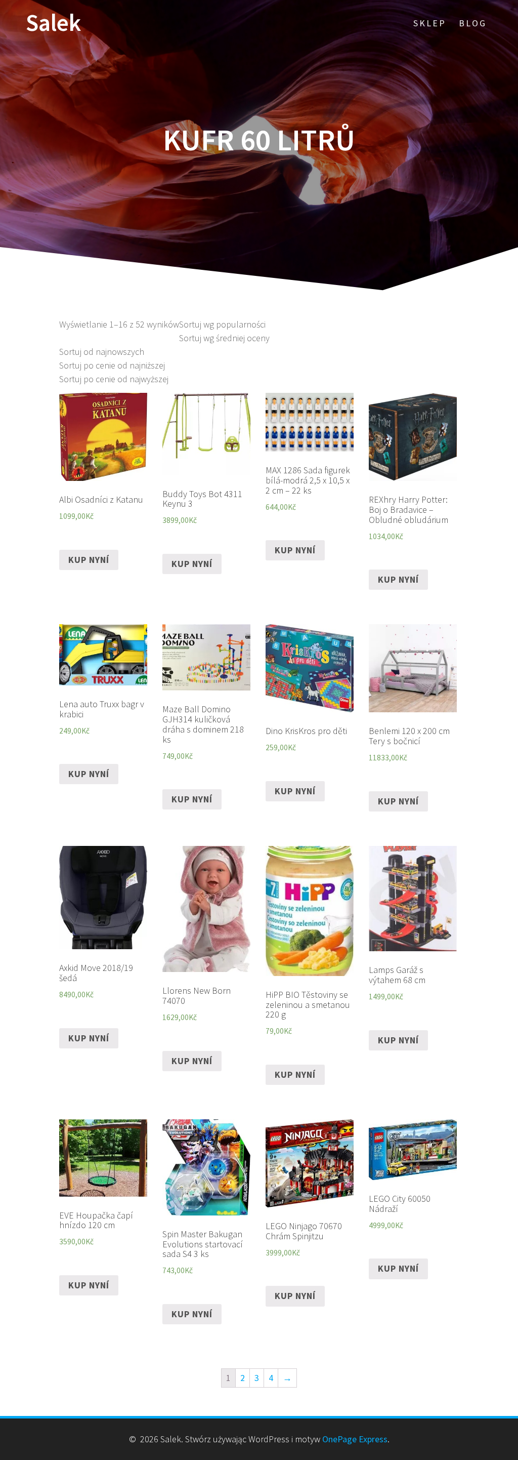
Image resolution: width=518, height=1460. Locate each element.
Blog (473, 23)
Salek (53, 23)
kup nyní (88, 559)
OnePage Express (354, 1439)
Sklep (429, 23)
